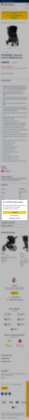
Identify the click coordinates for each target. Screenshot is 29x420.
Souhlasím (14, 212)
